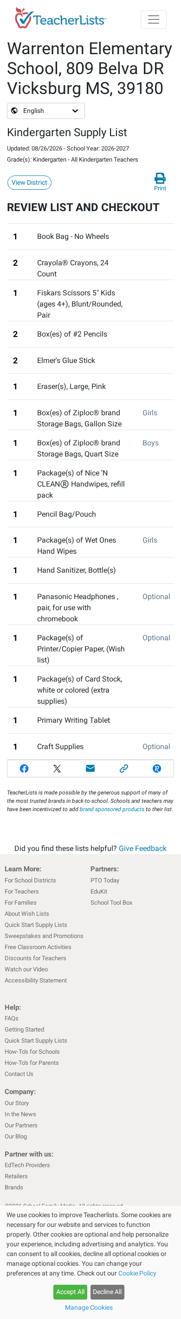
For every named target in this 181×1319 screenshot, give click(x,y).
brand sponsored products (112, 809)
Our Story (17, 1103)
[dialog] (90, 1262)
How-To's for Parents (32, 1062)
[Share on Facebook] (24, 768)
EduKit (98, 891)
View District (29, 182)
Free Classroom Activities (38, 947)
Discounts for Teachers (35, 958)
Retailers (16, 1176)
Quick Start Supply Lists (36, 924)
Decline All (107, 1291)
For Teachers (22, 891)
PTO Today (104, 880)
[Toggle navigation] (154, 19)
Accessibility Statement (36, 980)
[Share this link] (124, 768)
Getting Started (24, 1029)
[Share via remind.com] (157, 768)
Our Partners (21, 1125)
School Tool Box (111, 902)
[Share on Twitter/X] (57, 768)
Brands (14, 1187)
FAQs (12, 1018)
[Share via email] (90, 768)
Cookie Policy (137, 1273)
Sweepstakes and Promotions (44, 935)
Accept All (70, 1291)
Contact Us (19, 1073)
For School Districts (30, 880)
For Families (21, 902)
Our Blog (16, 1136)
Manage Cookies (89, 1307)
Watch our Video (26, 969)
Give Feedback (143, 848)
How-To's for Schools (32, 1051)
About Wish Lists (27, 913)
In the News (20, 1114)
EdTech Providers (27, 1165)
